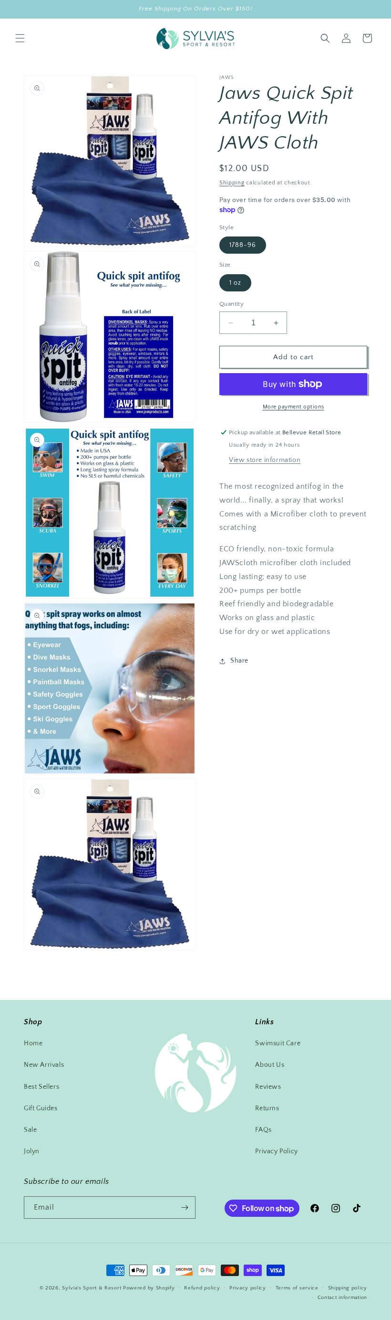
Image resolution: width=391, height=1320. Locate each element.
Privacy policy (247, 1288)
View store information (264, 460)
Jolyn (32, 1151)
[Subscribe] (184, 1207)
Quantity (231, 303)
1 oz (235, 283)
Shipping (232, 183)
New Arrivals (44, 1065)
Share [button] (239, 661)
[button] (20, 38)
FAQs (263, 1130)
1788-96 (242, 245)
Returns (267, 1108)
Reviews (268, 1087)
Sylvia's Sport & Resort (91, 1288)
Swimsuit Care (277, 1043)
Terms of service (297, 1288)
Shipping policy (348, 1288)
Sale (30, 1130)
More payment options (293, 407)
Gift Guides (41, 1108)
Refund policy (202, 1288)
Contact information (342, 1297)
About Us (269, 1065)
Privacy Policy (276, 1151)
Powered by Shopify (149, 1288)
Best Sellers (41, 1087)
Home (33, 1043)
